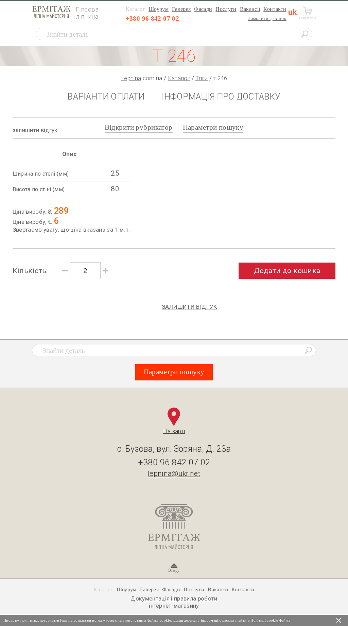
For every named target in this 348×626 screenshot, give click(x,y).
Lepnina (131, 78)
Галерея (181, 9)
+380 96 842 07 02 (152, 18)
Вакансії (250, 9)
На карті (174, 431)
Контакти (274, 9)
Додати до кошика (287, 271)
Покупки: (307, 18)
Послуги (225, 9)
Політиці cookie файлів (270, 620)
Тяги (201, 78)
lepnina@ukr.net (174, 473)
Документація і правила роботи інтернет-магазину (174, 602)
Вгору (173, 570)
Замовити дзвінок (267, 18)
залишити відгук (35, 130)
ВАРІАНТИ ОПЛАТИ (105, 97)
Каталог (179, 78)
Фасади (203, 9)
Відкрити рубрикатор (139, 127)
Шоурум (159, 9)
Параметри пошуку (213, 127)
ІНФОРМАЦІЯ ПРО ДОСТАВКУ (221, 97)
